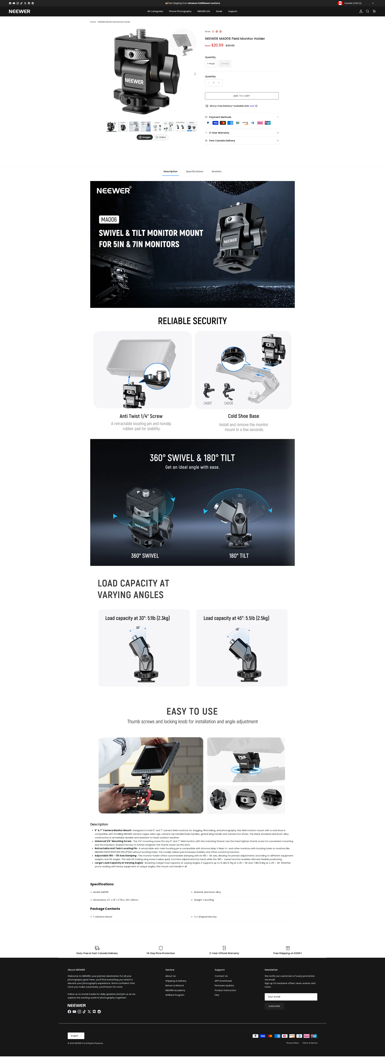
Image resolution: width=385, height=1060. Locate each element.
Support (232, 11)
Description (170, 171)
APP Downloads (223, 980)
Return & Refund (174, 985)
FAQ (217, 995)
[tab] (145, 137)
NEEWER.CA (80, 1043)
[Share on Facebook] (217, 31)
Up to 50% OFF (195, 3)
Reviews (217, 171)
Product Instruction (225, 990)
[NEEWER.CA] (19, 11)
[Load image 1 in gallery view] (152, 72)
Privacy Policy (292, 1043)
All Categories (155, 11)
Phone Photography (180, 11)
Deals (219, 11)
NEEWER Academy (175, 990)
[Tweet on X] (213, 31)
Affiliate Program (174, 995)
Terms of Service (309, 1043)
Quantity (210, 76)
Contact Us (221, 976)
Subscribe (274, 1006)
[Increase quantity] (219, 82)
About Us (170, 976)
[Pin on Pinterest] (220, 31)
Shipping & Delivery (175, 980)
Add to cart (241, 95)
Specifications (194, 171)
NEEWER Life (203, 11)
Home (93, 22)
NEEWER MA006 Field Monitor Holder (114, 22)
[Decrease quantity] (207, 82)
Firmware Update (224, 985)
